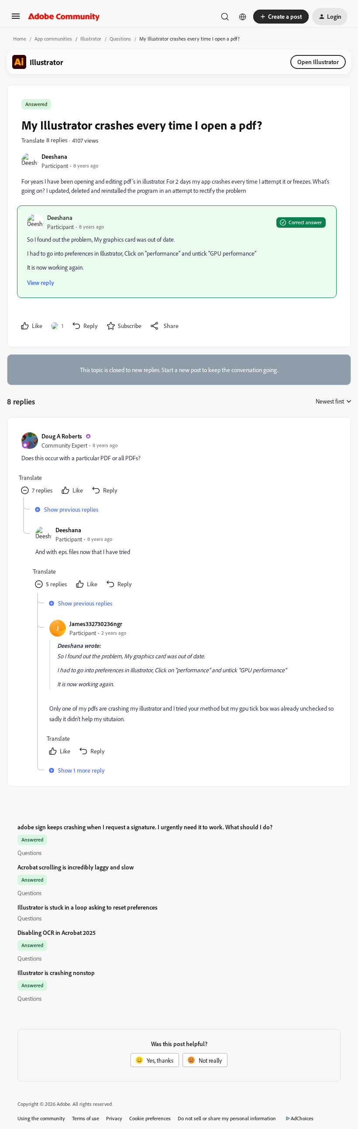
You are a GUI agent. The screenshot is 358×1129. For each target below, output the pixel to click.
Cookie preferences (150, 1118)
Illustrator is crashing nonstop (56, 972)
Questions (120, 38)
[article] (178, 464)
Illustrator (90, 38)
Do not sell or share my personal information (227, 1118)
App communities (53, 38)
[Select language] (243, 17)
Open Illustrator (318, 61)
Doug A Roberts (61, 436)
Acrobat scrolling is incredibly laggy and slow (75, 867)
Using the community (41, 1118)
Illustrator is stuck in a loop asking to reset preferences (87, 907)
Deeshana (54, 156)
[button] (15, 19)
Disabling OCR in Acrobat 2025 (56, 932)
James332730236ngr (95, 623)
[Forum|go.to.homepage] (64, 17)
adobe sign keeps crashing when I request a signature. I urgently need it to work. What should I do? (144, 827)
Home (19, 38)
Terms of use (85, 1118)
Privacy (114, 1118)
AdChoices (302, 1118)
